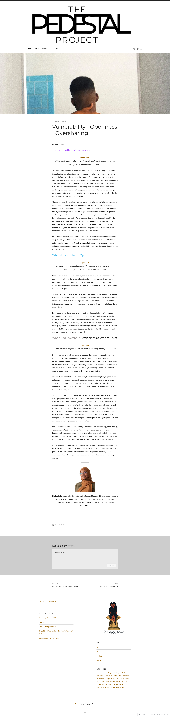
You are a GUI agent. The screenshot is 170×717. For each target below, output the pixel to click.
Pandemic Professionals (109, 584)
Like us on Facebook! (47, 601)
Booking (45, 48)
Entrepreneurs (109, 679)
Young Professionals (117, 687)
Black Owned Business (122, 676)
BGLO (121, 673)
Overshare (85, 345)
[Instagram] (137, 48)
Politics (115, 684)
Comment (111, 565)
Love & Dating (119, 679)
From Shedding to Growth (47, 627)
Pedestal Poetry (121, 681)
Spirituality (100, 687)
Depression (100, 679)
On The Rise (111, 681)
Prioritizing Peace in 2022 (47, 618)
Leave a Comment (60, 121)
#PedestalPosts (60, 525)
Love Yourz (42, 622)
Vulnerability (85, 157)
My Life (104, 681)
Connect (55, 48)
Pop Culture (122, 684)
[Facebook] (134, 48)
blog (37, 48)
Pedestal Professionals (104, 684)
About (29, 48)
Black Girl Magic (109, 676)
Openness (85, 262)
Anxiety (116, 673)
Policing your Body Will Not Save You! (65, 584)
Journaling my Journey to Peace (49, 638)
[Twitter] (141, 48)
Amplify (110, 673)
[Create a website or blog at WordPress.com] (85, 712)
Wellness (107, 687)
